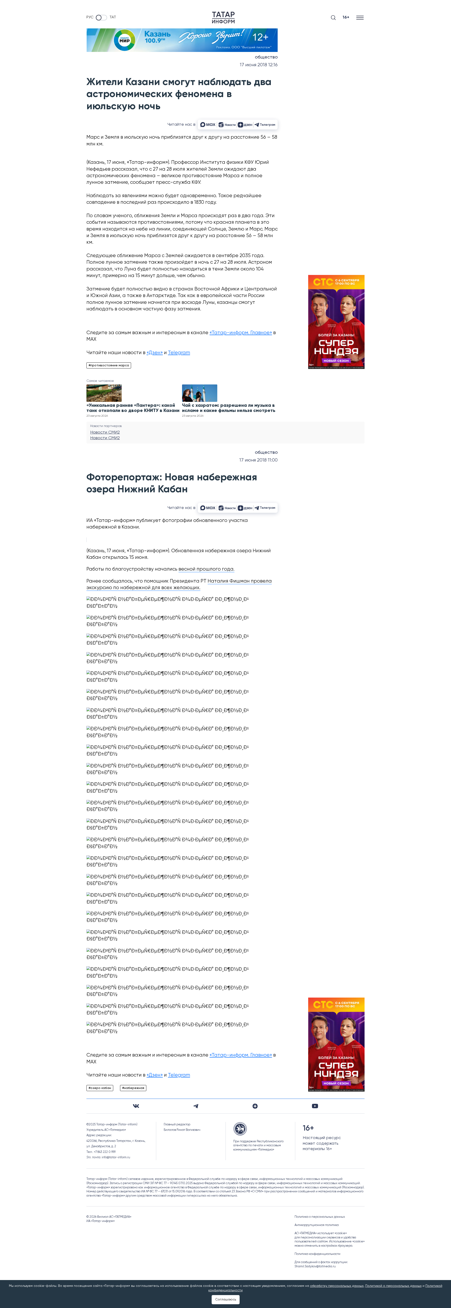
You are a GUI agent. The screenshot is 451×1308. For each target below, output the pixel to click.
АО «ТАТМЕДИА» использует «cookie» (321, 1233)
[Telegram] (196, 1106)
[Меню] (360, 17)
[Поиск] (333, 17)
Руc (89, 17)
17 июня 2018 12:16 (259, 65)
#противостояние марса (109, 365)
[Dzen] (255, 1106)
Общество (266, 57)
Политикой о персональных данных (393, 1286)
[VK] (136, 1106)
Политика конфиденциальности (317, 1254)
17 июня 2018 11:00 (258, 460)
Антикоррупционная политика (317, 1225)
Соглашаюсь (225, 1299)
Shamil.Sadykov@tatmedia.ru (315, 1266)
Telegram (179, 352)
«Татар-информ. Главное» (241, 332)
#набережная (133, 1088)
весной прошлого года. (206, 569)
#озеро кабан (100, 1088)
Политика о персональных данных (320, 1216)
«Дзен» (155, 352)
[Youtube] (315, 1106)
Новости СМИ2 (105, 432)
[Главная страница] (223, 17)
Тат (112, 17)
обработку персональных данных (337, 1286)
